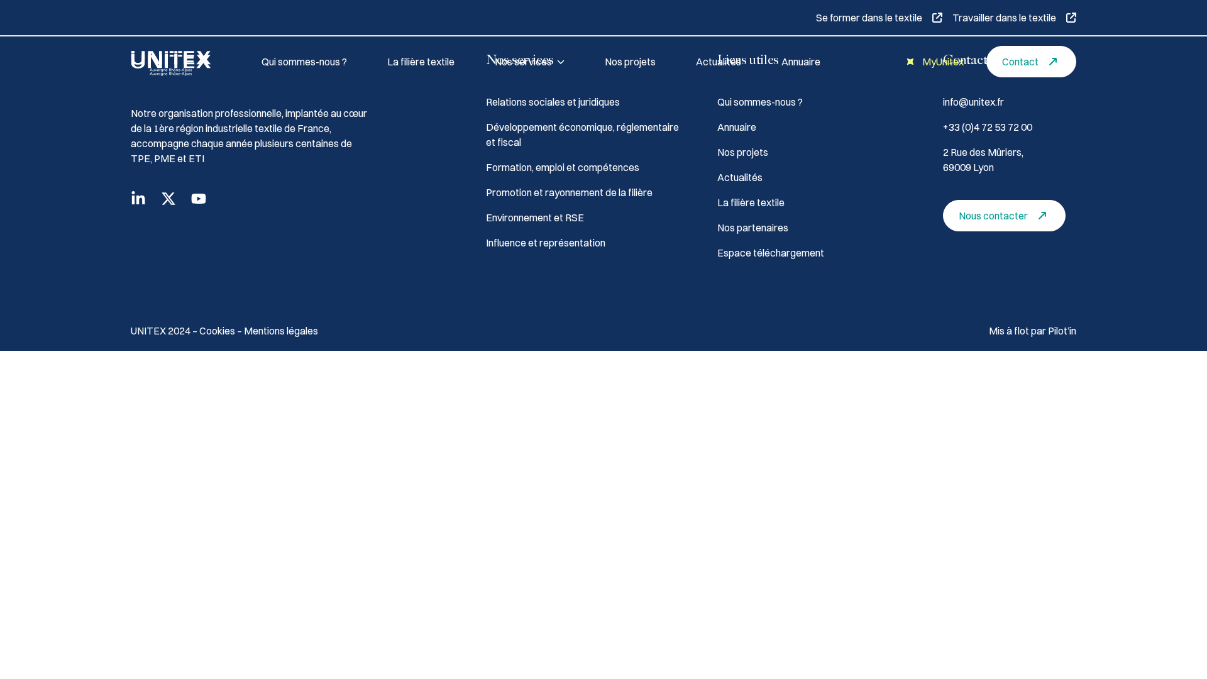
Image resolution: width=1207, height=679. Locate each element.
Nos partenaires (752, 227)
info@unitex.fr (973, 102)
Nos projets (630, 61)
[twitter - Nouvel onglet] (168, 198)
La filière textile (421, 61)
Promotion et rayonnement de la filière (569, 192)
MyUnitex (943, 61)
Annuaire (800, 61)
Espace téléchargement (770, 252)
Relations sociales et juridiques (553, 102)
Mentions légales (281, 330)
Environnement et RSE (535, 217)
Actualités (718, 61)
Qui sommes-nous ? (304, 61)
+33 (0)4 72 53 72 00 (987, 127)
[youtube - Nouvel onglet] (198, 198)
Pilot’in (1062, 330)
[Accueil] (181, 62)
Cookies (218, 330)
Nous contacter (993, 215)
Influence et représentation (545, 242)
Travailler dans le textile (1004, 17)
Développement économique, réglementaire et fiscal (582, 134)
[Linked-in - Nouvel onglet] (138, 198)
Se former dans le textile (869, 17)
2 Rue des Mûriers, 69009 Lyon (983, 160)
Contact (1020, 61)
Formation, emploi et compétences (562, 167)
